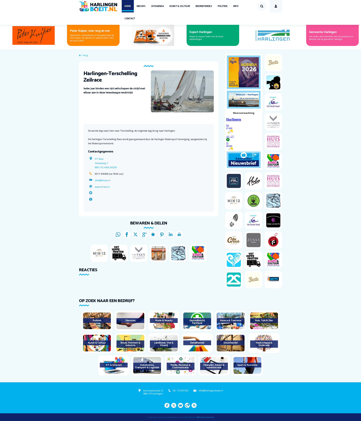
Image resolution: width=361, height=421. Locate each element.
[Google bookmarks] (153, 234)
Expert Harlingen (200, 32)
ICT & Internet (114, 365)
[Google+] (144, 234)
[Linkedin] (170, 234)
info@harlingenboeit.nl (211, 390)
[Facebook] (126, 234)
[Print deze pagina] (179, 234)
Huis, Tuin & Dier (264, 320)
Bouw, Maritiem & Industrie (130, 344)
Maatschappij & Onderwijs (264, 344)
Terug (85, 55)
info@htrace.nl (102, 180)
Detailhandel (197, 343)
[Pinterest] (161, 234)
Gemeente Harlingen (323, 32)
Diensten (130, 320)
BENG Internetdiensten (205, 417)
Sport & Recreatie (247, 365)
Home (128, 6)
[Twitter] (135, 234)
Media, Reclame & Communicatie (180, 366)
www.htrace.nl (102, 186)
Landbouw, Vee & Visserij (163, 344)
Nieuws (141, 6)
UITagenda (157, 6)
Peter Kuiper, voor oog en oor (90, 30)
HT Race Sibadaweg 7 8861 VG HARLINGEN (106, 163)
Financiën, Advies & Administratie (213, 366)
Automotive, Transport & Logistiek (147, 366)
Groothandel (231, 343)
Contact (130, 19)
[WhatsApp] (118, 234)
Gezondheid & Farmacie (197, 321)
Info (235, 6)
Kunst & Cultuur (180, 6)
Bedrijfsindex (204, 6)
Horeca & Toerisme (230, 320)
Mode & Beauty (163, 320)
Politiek (223, 6)
